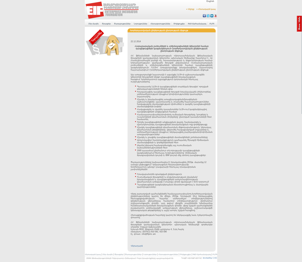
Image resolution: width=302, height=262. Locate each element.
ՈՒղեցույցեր (179, 24)
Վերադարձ (137, 246)
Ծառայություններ (122, 24)
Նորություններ (140, 24)
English (210, 1)
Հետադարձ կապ (207, 9)
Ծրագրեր (106, 24)
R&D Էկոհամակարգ (197, 24)
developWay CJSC (210, 258)
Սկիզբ (191, 9)
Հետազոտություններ (160, 24)
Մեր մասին (93, 24)
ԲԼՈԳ (212, 24)
